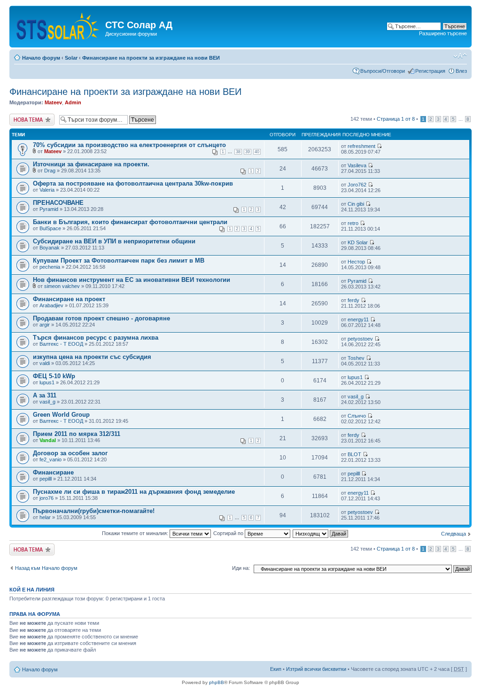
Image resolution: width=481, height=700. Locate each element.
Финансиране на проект (69, 299)
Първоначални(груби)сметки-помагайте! (94, 510)
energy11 (358, 319)
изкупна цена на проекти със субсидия (92, 356)
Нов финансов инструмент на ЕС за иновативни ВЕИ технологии (131, 279)
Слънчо (357, 416)
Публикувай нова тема (30, 119)
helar (45, 517)
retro (353, 223)
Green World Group (61, 414)
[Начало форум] (58, 24)
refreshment (361, 146)
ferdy (353, 300)
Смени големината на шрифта (460, 56)
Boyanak (49, 247)
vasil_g (47, 401)
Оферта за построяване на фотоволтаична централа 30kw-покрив (133, 183)
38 (238, 151)
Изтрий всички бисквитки (316, 669)
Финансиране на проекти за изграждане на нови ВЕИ (151, 58)
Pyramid (48, 209)
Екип (275, 669)
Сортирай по (229, 533)
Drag (49, 170)
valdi (44, 363)
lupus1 (46, 382)
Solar (71, 58)
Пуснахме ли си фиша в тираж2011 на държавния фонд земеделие (134, 491)
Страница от (396, 119)
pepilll (45, 479)
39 (247, 151)
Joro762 (357, 184)
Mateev (53, 102)
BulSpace (50, 228)
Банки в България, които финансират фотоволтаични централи (130, 222)
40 (257, 151)
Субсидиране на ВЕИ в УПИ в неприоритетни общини (114, 241)
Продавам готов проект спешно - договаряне (101, 318)
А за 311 (44, 395)
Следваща (453, 534)
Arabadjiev (51, 305)
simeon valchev (62, 286)
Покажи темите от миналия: (136, 533)
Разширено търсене (443, 33)
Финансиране (53, 472)
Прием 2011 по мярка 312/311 (76, 433)
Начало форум (41, 58)
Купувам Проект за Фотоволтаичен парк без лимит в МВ (118, 260)
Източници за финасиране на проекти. (91, 164)
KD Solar (358, 242)
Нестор (356, 261)
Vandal (47, 440)
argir (44, 324)
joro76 (46, 498)
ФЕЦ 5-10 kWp (54, 376)
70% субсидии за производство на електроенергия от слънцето (129, 144)
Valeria (46, 190)
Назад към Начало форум (46, 568)
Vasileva (357, 165)
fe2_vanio (50, 459)
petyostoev (360, 339)
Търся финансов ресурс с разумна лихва (95, 337)
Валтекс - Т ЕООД (61, 344)
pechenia (49, 267)
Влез (461, 71)
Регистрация (430, 71)
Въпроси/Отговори (382, 71)
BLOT (354, 454)
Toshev (356, 358)
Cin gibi (356, 204)
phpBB (216, 682)
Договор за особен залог (70, 453)
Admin (73, 102)
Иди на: (241, 568)
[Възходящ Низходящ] (321, 533)
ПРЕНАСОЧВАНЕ (58, 202)
